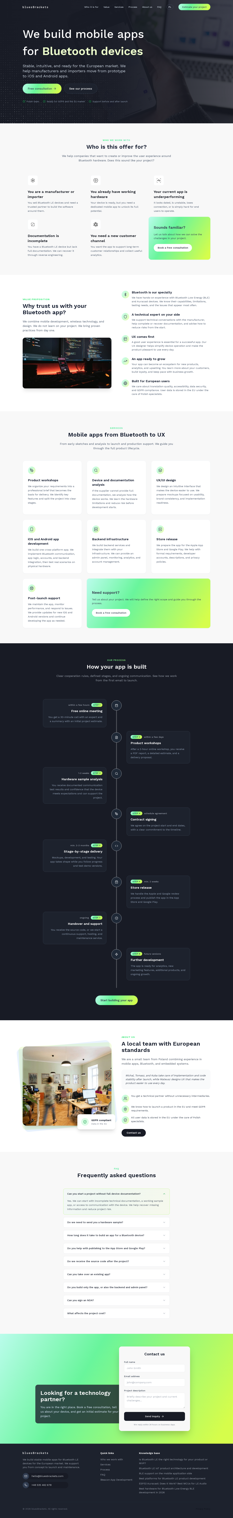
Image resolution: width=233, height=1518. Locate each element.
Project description (134, 1390)
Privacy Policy (203, 1509)
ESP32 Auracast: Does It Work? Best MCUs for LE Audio (173, 1483)
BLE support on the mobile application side (165, 1473)
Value (106, 7)
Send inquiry (152, 1416)
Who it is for (91, 7)
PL (169, 7)
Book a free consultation (173, 247)
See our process (80, 88)
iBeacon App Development (116, 1479)
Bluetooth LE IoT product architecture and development (173, 1468)
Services (118, 7)
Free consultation (40, 88)
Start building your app (116, 1000)
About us (147, 7)
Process (133, 7)
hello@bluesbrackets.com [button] (47, 1476)
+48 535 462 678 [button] (42, 1484)
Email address (132, 1376)
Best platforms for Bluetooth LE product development (172, 1478)
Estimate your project (194, 7)
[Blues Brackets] (35, 7)
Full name (129, 1362)
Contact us (134, 1132)
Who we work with (111, 1459)
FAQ (159, 7)
